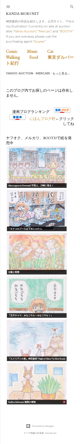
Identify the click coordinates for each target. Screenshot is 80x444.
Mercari (44, 31)
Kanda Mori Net (22, 13)
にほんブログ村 (42, 118)
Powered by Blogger (43, 426)
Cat (54, 51)
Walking (17, 57)
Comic (16, 51)
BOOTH (66, 31)
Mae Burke (50, 433)
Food (38, 57)
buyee (39, 41)
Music (36, 51)
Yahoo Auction (25, 31)
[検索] (72, 6)
